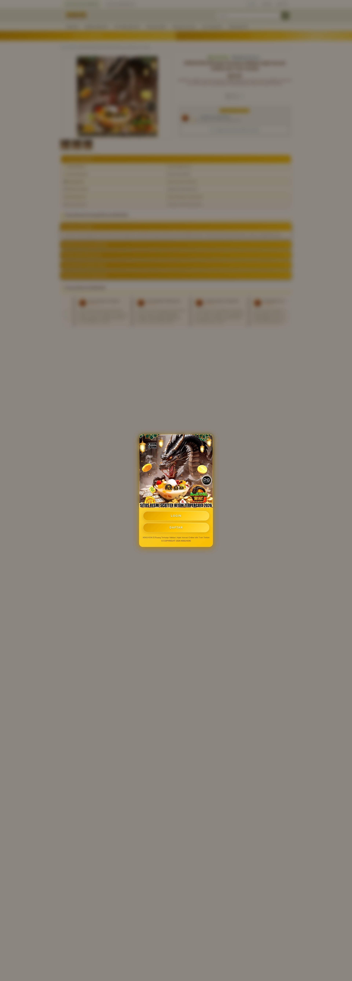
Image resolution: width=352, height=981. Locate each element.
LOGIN (176, 515)
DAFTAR (176, 527)
